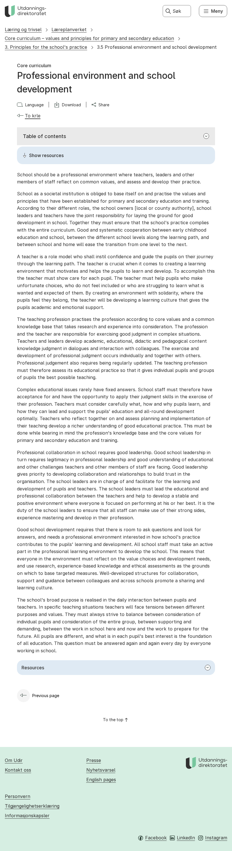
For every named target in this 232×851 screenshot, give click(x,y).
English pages (101, 779)
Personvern (17, 796)
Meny (217, 11)
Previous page (45, 695)
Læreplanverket (69, 29)
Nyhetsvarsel (100, 770)
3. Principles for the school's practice (46, 47)
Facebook (156, 838)
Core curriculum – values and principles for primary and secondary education (89, 38)
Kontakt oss (18, 770)
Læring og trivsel (23, 29)
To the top (113, 719)
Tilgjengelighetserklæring (32, 806)
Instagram (216, 838)
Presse (93, 760)
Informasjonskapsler (27, 815)
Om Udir (14, 760)
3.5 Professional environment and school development (157, 47)
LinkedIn (186, 838)
